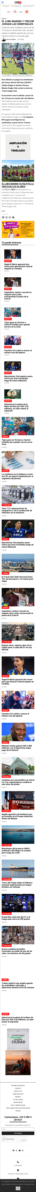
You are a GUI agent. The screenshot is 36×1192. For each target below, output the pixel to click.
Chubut (5, 980)
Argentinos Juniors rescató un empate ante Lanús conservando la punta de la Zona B (17, 295)
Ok (18, 1188)
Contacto (18, 1088)
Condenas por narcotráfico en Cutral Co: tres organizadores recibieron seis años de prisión (18, 782)
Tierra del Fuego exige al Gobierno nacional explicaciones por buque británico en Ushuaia (17, 885)
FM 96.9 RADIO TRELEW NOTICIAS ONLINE (18, 1108)
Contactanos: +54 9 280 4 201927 (18, 1118)
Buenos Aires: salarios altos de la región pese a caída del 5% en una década (17, 647)
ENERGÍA (18, 1111)
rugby (3, 211)
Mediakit (18, 1097)
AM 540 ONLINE (18, 1102)
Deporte (4, 18)
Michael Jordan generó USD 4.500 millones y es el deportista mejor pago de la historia (17, 748)
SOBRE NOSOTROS (18, 1094)
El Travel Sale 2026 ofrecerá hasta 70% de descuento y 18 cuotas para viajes (17, 579)
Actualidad (7, 505)
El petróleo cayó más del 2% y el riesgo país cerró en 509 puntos (16, 918)
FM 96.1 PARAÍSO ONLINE (18, 1105)
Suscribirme (18, 1133)
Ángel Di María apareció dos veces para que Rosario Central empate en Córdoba (18, 266)
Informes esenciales (18, 1085)
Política (6, 471)
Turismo (5, 573)
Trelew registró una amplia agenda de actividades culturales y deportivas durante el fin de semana (18, 985)
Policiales (6, 776)
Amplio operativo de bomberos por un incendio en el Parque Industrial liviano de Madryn (17, 816)
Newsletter (18, 1091)
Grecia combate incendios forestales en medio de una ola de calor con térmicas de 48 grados (17, 951)
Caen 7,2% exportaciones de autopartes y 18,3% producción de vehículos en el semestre (17, 510)
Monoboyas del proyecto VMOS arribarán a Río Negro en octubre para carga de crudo (16, 850)
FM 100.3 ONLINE (18, 1099)
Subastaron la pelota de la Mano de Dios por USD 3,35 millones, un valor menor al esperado (16, 407)
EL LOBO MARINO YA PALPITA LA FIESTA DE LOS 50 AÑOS (18, 185)
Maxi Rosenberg (11, 39)
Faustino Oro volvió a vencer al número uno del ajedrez (18, 351)
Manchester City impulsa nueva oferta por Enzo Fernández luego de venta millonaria (18, 378)
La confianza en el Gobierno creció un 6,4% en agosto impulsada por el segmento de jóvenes (17, 476)
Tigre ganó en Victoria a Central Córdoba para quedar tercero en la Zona (17, 324)
